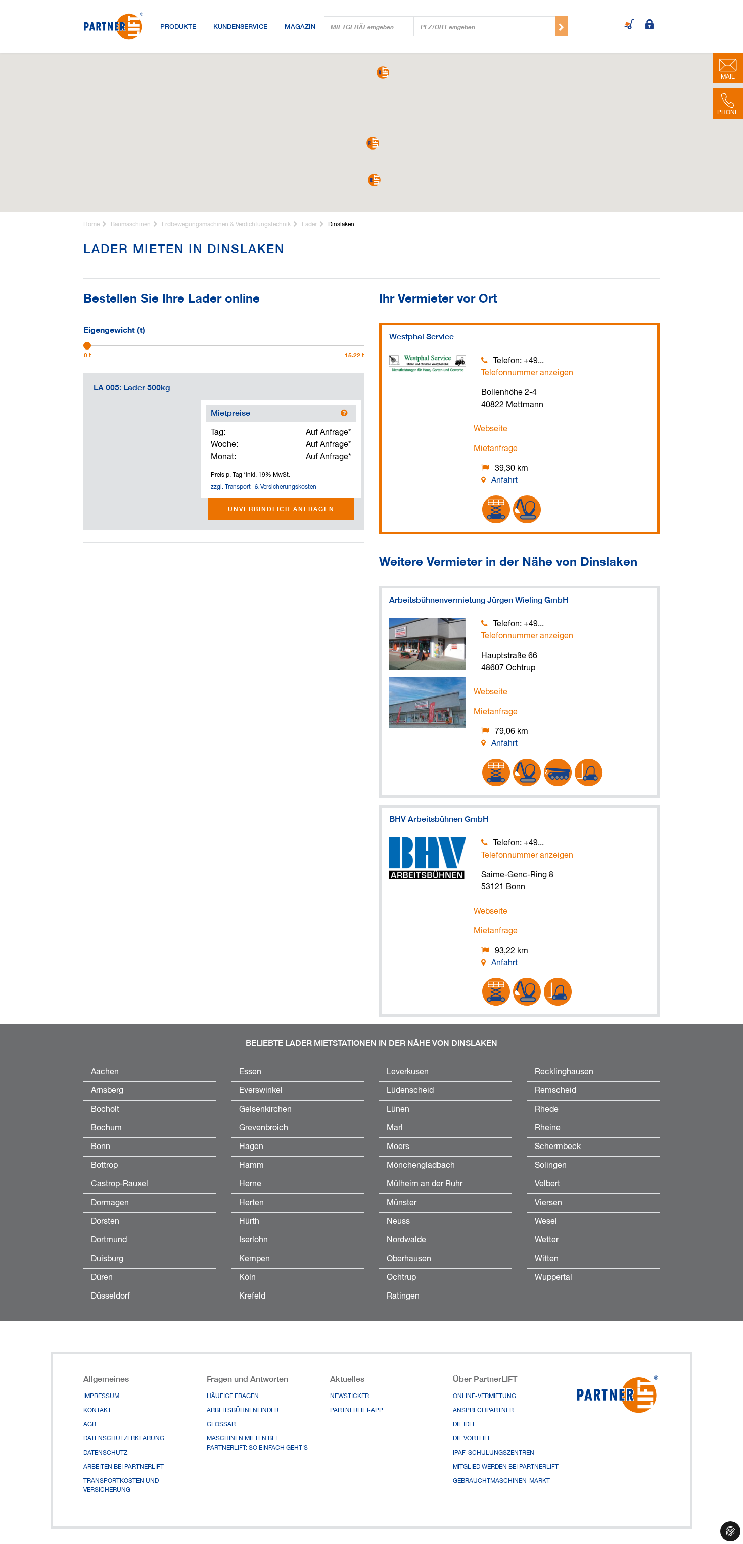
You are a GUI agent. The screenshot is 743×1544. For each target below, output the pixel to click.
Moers (398, 1147)
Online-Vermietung (484, 1396)
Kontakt (97, 1411)
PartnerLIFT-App (356, 1411)
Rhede (547, 1110)
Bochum (106, 1128)
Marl (395, 1128)
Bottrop (104, 1166)
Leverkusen (408, 1072)
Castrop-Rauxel (119, 1184)
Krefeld (252, 1296)
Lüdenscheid (410, 1091)
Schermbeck (558, 1147)
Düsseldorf (110, 1296)
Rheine (548, 1128)
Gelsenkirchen (265, 1110)
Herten (251, 1203)
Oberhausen (409, 1259)
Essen (250, 1072)
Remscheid (555, 1091)
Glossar (221, 1425)
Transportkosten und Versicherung (121, 1485)
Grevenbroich (263, 1128)
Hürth (249, 1222)
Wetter (547, 1240)
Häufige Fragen (233, 1396)
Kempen (254, 1259)
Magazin (300, 26)
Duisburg (107, 1259)
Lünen (398, 1110)
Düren (102, 1278)
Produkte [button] (178, 26)
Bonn (100, 1147)
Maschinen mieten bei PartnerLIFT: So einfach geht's (257, 1443)
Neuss (398, 1222)
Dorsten (105, 1222)
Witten (547, 1259)
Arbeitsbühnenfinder (242, 1411)
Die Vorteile (472, 1439)
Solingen (551, 1166)
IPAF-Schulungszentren (493, 1453)
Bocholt (105, 1110)
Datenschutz (105, 1453)
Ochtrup (401, 1278)
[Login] (649, 25)
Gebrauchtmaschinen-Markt (501, 1481)
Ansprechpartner (483, 1411)
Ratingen (403, 1296)
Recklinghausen (564, 1072)
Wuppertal (553, 1278)
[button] (372, 143)
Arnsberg (107, 1091)
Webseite (490, 429)
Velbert (547, 1184)
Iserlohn (253, 1240)
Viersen (548, 1203)
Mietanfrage (496, 449)
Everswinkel (261, 1091)
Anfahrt (504, 481)
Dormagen (110, 1203)
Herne (250, 1184)
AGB (89, 1425)
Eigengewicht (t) (114, 329)
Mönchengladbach (421, 1166)
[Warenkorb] (629, 25)
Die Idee (464, 1425)
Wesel (546, 1222)
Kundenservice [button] (240, 26)
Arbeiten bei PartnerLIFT (123, 1467)
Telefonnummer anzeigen (527, 373)
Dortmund (109, 1240)
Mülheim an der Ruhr (424, 1184)
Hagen (251, 1147)
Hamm (251, 1166)
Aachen (105, 1072)
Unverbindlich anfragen (281, 509)
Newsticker (349, 1396)
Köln (247, 1278)
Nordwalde (406, 1240)
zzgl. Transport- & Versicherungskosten (263, 487)
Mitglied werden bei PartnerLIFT (506, 1467)
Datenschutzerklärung (123, 1439)
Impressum (101, 1396)
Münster (401, 1203)
